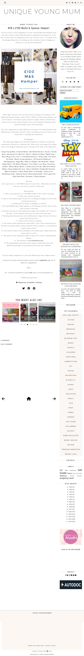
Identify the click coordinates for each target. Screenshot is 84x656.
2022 (71, 497)
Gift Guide (71, 421)
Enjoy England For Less (17, 169)
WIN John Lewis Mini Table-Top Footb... (47, 318)
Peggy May (20, 161)
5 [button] (33, 324)
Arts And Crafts (71, 315)
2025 (71, 489)
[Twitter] (67, 575)
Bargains (70, 329)
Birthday (71, 333)
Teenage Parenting (71, 449)
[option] (11, 312)
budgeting (64, 478)
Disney (71, 384)
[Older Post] (54, 398)
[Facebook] (65, 575)
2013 (70, 519)
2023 (71, 494)
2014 (70, 516)
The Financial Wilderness (42, 159)
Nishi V (28, 154)
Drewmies (29, 176)
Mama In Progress (11, 171)
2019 (70, 504)
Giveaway (39, 282)
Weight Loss (71, 454)
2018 (70, 506)
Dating (71, 371)
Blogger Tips (71, 338)
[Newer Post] (3, 398)
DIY (70, 366)
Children (70, 352)
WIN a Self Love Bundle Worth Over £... (10, 318)
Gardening (73, 470)
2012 (70, 521)
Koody (47, 152)
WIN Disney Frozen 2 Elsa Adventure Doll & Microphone (71, 245)
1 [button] (21, 324)
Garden (70, 417)
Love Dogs (42, 164)
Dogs (71, 389)
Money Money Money (16, 166)
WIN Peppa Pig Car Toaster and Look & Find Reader (71, 285)
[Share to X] (23, 288)
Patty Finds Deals (19, 176)
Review (71, 445)
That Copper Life (49, 174)
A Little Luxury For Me (34, 166)
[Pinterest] (73, 575)
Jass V (18, 156)
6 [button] (36, 324)
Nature (69, 473)
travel (71, 478)
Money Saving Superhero (23, 159)
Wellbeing (63, 476)
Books (71, 343)
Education (71, 394)
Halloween (71, 426)
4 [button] (30, 324)
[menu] (5, 2)
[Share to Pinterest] (34, 288)
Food (71, 408)
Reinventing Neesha (35, 174)
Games (71, 412)
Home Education (71, 435)
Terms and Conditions (36, 645)
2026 (71, 487)
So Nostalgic (38, 171)
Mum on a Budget (31, 161)
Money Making (71, 440)
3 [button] (27, 324)
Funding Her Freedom (47, 169)
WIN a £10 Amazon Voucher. (71, 125)
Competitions (70, 361)
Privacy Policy (50, 645)
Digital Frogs (50, 154)
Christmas (71, 357)
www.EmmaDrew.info (35, 240)
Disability (71, 380)
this (31, 272)
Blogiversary (22, 282)
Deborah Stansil (21, 174)
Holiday (71, 431)
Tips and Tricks (77, 473)
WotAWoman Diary (8, 174)
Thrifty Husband (39, 176)
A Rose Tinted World (25, 171)
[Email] (75, 575)
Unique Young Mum (8, 152)
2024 (71, 492)
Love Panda (33, 164)
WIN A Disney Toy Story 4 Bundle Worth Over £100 (70, 165)
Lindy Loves (48, 171)
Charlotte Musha (22, 152)
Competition (31, 282)
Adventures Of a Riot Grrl (16, 154)
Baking (71, 324)
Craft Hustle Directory (29, 156)
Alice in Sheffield (32, 169)
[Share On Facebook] (29, 288)
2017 (70, 509)
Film (71, 403)
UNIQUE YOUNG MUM (42, 12)
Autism (71, 320)
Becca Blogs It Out (8, 156)
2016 (70, 511)
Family (71, 398)
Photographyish (9, 161)
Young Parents (76, 476)
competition (43, 260)
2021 (71, 499)
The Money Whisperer (20, 164)
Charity (71, 347)
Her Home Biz (43, 161)
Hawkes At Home (39, 154)
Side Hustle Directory (36, 152)
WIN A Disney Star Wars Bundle (28, 318)
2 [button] (24, 324)
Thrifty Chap (43, 156)
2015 (70, 514)
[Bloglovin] (71, 575)
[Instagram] (69, 575)
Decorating (71, 375)
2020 (70, 502)
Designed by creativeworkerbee (42, 654)
